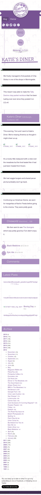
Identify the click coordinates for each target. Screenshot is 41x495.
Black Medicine (18, 245)
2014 (5, 345)
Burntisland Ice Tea (15, 422)
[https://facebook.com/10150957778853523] (20, 69)
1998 (5, 467)
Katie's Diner (19, 118)
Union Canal (13, 420)
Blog (5, 19)
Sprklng (11, 416)
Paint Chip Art (14, 418)
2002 (5, 460)
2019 (5, 334)
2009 (5, 445)
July (9, 363)
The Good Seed (15, 383)
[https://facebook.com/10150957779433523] (20, 125)
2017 (5, 339)
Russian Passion (15, 405)
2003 (5, 458)
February (11, 436)
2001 (5, 462)
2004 (5, 456)
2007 (5, 449)
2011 (5, 440)
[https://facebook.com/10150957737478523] (20, 85)
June (9, 365)
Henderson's (14, 389)
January (10, 438)
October (10, 356)
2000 (5, 464)
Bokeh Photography (16, 414)
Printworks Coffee (15, 374)
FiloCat (13, 19)
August (10, 361)
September (11, 358)
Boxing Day (30, 307)
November (11, 354)
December (11, 352)
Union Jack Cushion (16, 394)
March (10, 434)
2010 (5, 442)
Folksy (11, 407)
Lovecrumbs (13, 398)
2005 (5, 453)
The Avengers (28, 227)
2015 (5, 343)
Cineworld (19, 221)
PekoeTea (13, 372)
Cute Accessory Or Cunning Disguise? (22, 403)
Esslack (12, 409)
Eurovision (13, 376)
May (9, 367)
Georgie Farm (14, 392)
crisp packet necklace (17, 95)
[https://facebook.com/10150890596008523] (20, 172)
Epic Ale (15, 252)
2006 (5, 451)
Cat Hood (12, 378)
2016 (5, 341)
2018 (5, 336)
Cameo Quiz (13, 400)
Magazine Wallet (15, 370)
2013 (5, 347)
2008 (5, 447)
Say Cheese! (14, 396)
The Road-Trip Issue (16, 411)
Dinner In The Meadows (17, 381)
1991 (5, 469)
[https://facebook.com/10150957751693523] (20, 193)
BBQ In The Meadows (17, 387)
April (9, 431)
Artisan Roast (14, 385)
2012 (5, 350)
